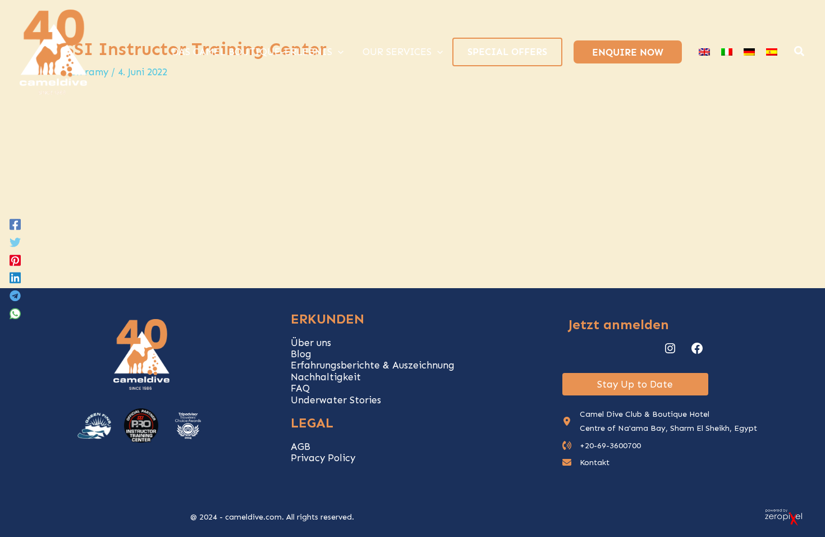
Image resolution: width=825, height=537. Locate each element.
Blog (301, 353)
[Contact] (585, 463)
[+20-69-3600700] (601, 446)
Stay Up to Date (635, 384)
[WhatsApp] (15, 313)
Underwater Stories (336, 400)
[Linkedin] (15, 277)
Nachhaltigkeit (326, 377)
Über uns (311, 342)
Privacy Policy (323, 457)
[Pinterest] (15, 259)
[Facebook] (15, 223)
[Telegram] (15, 295)
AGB (300, 446)
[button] (799, 53)
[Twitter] (15, 241)
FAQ (300, 388)
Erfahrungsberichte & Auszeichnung (373, 365)
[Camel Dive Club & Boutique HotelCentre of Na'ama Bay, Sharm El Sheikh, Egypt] (659, 421)
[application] (337, 51)
